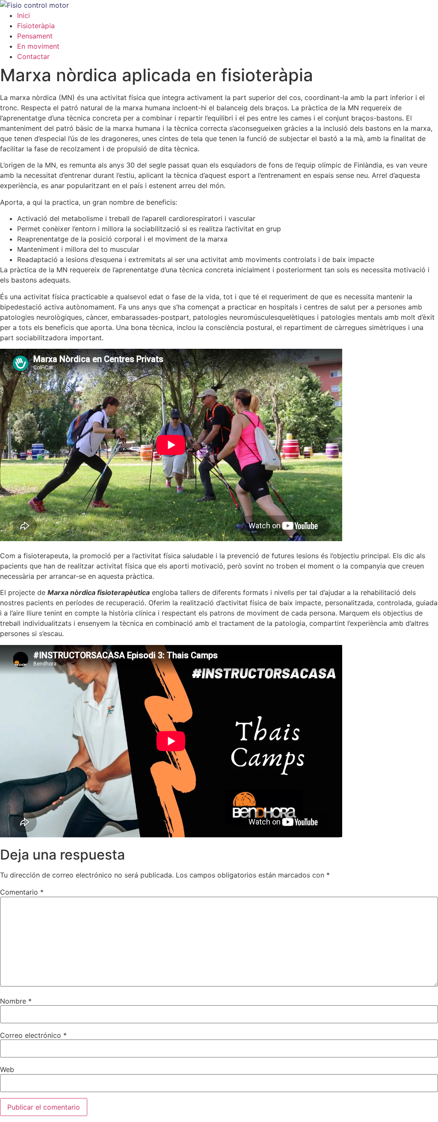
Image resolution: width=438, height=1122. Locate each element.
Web (7, 1069)
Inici (23, 15)
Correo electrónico (33, 1035)
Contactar (33, 56)
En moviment (38, 46)
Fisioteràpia (36, 25)
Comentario (22, 892)
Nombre (16, 1001)
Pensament (35, 36)
